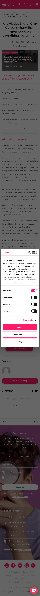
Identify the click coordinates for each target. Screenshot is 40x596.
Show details (28, 320)
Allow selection (20, 334)
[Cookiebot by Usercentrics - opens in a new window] (28, 252)
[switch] (34, 297)
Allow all (20, 327)
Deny (20, 342)
